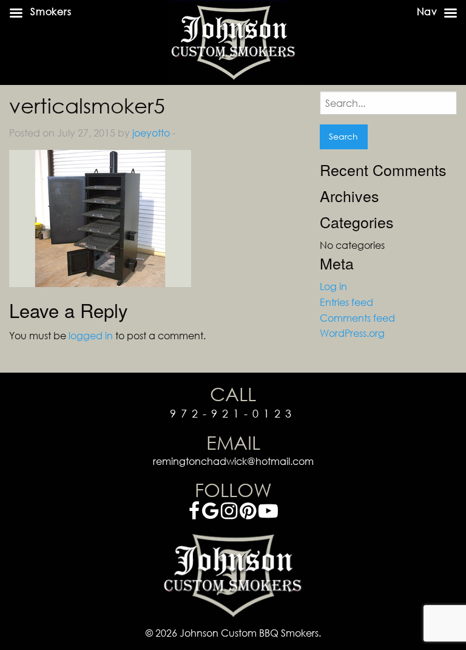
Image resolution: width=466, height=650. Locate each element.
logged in (91, 335)
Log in (333, 286)
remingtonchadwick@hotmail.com (233, 461)
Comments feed (357, 317)
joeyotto (151, 132)
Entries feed (346, 302)
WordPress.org (352, 333)
